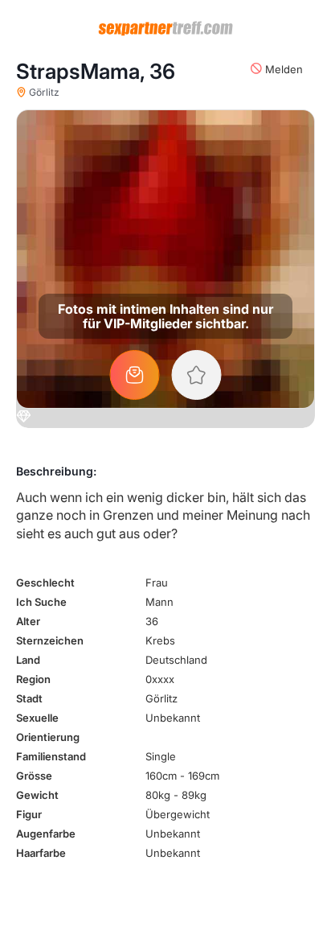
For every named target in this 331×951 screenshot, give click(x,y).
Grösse (34, 775)
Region (33, 679)
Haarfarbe (41, 852)
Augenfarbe (46, 833)
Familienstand (51, 756)
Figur (29, 814)
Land (28, 659)
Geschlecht (45, 582)
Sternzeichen (50, 640)
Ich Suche (41, 601)
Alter (28, 621)
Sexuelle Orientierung (48, 727)
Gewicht (37, 794)
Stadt (29, 698)
